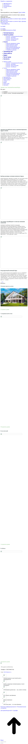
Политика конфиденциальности (8, 706)
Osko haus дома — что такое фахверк (12, 704)
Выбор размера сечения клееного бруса (12, 176)
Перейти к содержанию (6, 1)
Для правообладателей (6, 710)
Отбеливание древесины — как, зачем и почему (14, 689)
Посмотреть (8, 30)
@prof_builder (22, 12)
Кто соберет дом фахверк (9, 695)
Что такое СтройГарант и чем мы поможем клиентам (13, 222)
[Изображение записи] (4, 677)
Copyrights (15, 710)
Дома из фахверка (7, 700)
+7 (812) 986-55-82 (5, 24)
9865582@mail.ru (7, 672)
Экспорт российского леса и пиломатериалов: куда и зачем (14, 130)
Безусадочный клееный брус (9, 270)
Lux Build (3, 26)
